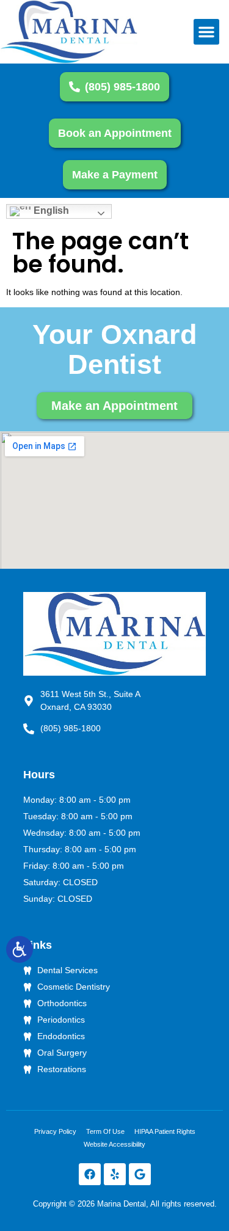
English (50, 210)
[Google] (140, 1174)
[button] (206, 32)
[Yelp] (115, 1174)
